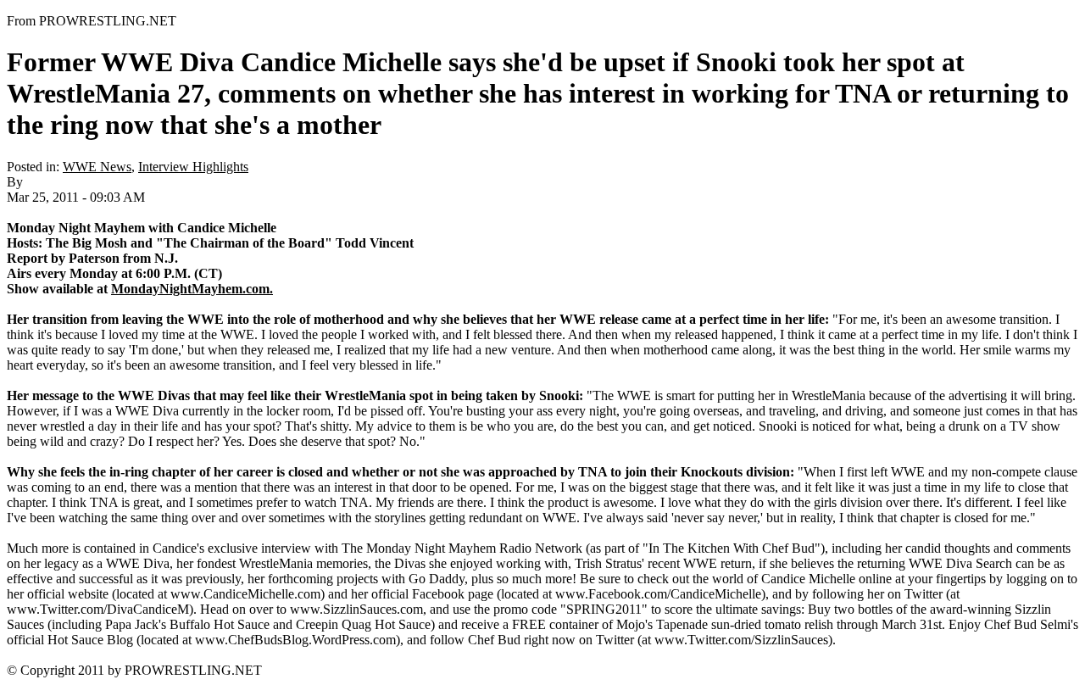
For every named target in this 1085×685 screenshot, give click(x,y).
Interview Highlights (193, 166)
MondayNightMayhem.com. (192, 288)
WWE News (97, 166)
